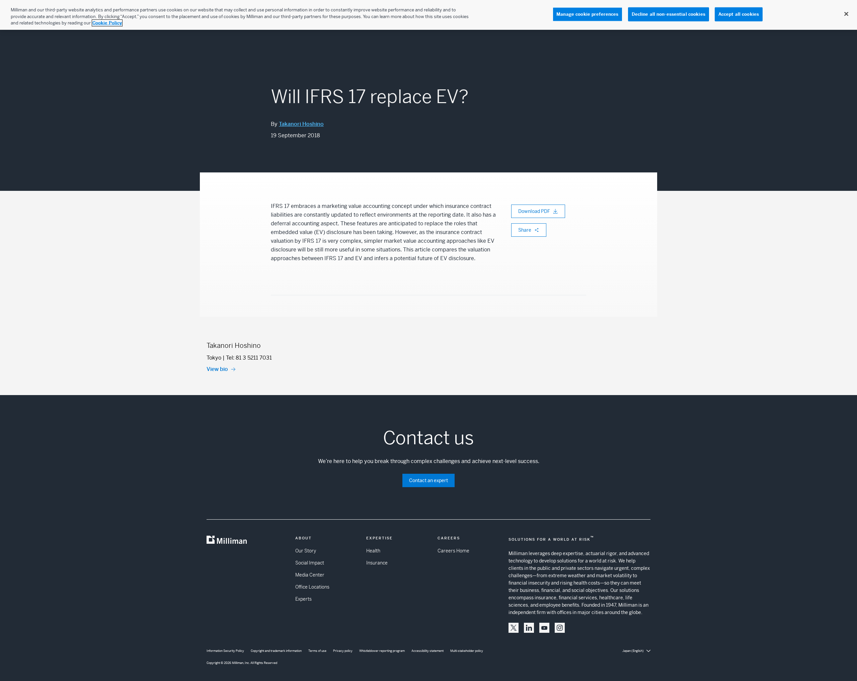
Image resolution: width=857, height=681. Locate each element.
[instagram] (560, 628)
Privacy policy (343, 651)
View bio (217, 369)
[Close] (846, 14)
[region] (428, 15)
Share (524, 230)
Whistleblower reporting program (382, 651)
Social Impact (309, 563)
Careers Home (453, 551)
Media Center (309, 575)
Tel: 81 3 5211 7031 (249, 357)
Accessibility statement (427, 651)
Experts (303, 599)
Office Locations (312, 587)
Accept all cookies (738, 14)
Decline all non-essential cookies (668, 14)
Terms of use (317, 651)
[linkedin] (529, 628)
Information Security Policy (225, 651)
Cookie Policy (107, 23)
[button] (514, 628)
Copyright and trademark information (276, 651)
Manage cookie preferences (587, 14)
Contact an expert (428, 480)
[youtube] (544, 628)
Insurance (377, 563)
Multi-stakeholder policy (466, 651)
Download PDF (534, 211)
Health (373, 551)
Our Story (305, 551)
